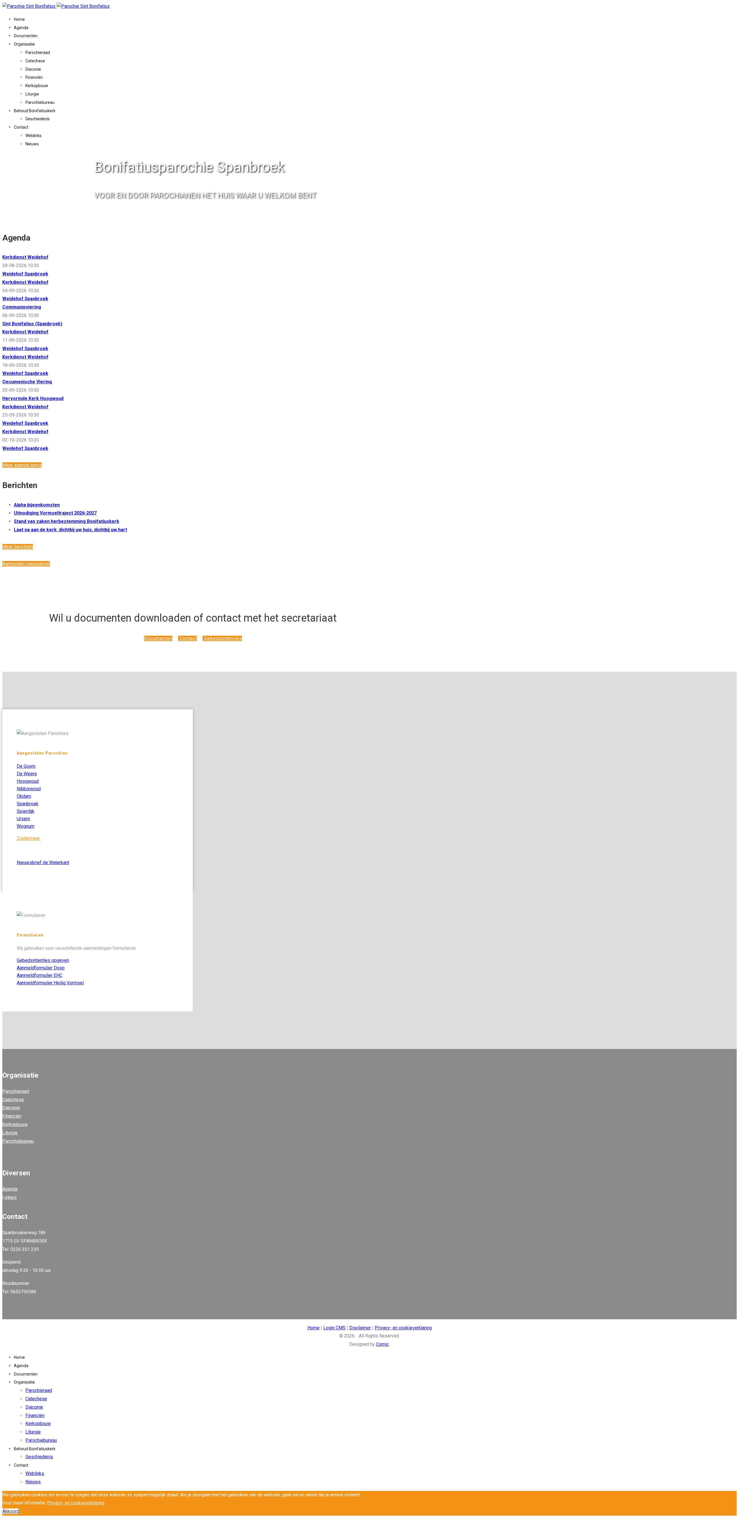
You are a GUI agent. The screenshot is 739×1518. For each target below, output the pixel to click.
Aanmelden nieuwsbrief (26, 563)
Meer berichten (17, 546)
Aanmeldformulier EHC (39, 975)
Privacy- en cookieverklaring (403, 1328)
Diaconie (33, 69)
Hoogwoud (28, 781)
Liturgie (32, 94)
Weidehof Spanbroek (25, 274)
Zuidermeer (28, 838)
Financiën (34, 77)
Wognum (25, 826)
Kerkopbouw (36, 85)
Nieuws (32, 144)
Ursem (23, 818)
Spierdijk (25, 811)
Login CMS (334, 1328)
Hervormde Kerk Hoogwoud (33, 398)
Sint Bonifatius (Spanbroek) (32, 324)
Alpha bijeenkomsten (37, 505)
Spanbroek (27, 803)
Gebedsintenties (222, 638)
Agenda (21, 27)
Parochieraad (37, 52)
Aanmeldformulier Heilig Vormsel (50, 983)
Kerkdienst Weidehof (25, 257)
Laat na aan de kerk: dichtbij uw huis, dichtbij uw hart (70, 529)
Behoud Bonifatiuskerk (34, 110)
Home (19, 19)
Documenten (26, 35)
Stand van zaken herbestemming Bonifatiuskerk (66, 521)
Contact (21, 127)
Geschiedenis (37, 119)
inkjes (11, 1197)
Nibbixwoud (29, 788)
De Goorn (26, 766)
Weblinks (33, 135)
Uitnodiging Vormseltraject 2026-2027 (55, 513)
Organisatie (24, 44)
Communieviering (21, 307)
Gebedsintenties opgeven (43, 960)
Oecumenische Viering (27, 381)
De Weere (27, 773)
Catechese (35, 61)
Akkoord (10, 1511)
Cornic (382, 1344)
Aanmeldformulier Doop (41, 968)
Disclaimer (360, 1328)
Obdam (24, 796)
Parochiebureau (40, 102)
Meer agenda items (22, 465)
